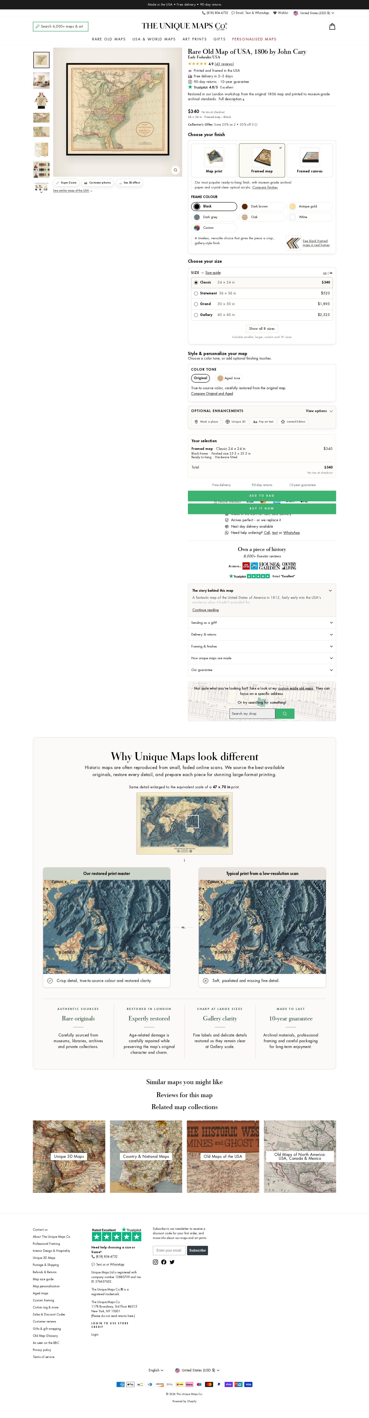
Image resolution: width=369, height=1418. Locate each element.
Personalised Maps (254, 39)
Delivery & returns (203, 634)
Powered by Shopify (184, 1401)
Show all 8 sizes (262, 328)
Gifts (220, 39)
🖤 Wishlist (280, 13)
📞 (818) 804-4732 (215, 13)
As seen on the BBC (46, 1343)
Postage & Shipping (46, 1265)
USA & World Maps (154, 39)
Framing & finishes (204, 646)
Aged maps (40, 1293)
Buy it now (262, 508)
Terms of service (43, 1357)
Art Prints (195, 39)
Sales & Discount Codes (49, 1314)
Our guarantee (201, 670)
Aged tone (232, 378)
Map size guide (43, 1279)
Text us (100, 1264)
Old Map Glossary (45, 1335)
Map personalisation (46, 1286)
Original (200, 378)
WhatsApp (291, 532)
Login (94, 1334)
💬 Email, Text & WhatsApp (250, 13)
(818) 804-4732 (107, 1256)
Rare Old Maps (109, 39)
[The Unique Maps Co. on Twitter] (172, 1262)
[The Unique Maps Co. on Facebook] (163, 1262)
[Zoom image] (175, 170)
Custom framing (43, 1300)
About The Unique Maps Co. (52, 1236)
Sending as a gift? (204, 622)
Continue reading (205, 610)
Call (267, 532)
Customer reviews (44, 1321)
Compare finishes (265, 187)
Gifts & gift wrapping (47, 1328)
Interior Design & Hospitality (51, 1250)
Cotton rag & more (46, 1307)
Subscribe (197, 1250)
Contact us (40, 1229)
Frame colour (204, 197)
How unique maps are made (211, 658)
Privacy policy (42, 1350)
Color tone (204, 369)
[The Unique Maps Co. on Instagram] (155, 1262)
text (275, 532)
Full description (230, 99)
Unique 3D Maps (44, 1258)
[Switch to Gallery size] (117, 109)
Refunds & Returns (45, 1272)
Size (261, 272)
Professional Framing (46, 1243)
